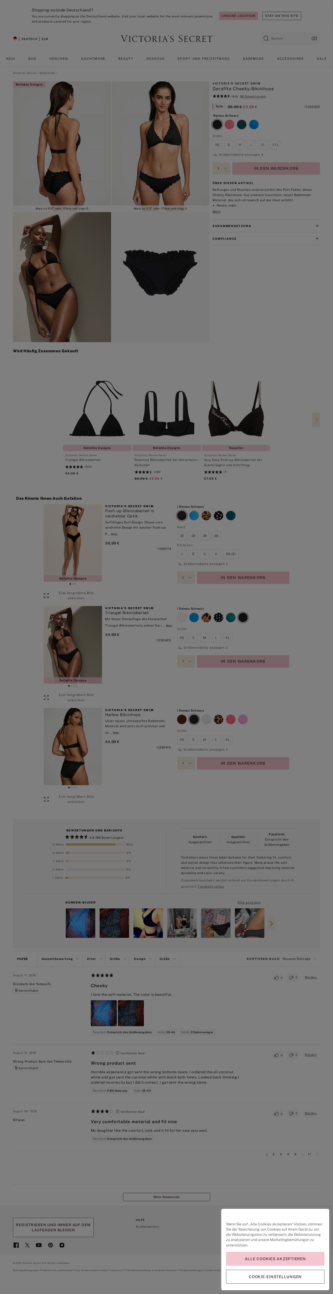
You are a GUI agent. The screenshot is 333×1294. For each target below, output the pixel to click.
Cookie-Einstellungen (275, 1277)
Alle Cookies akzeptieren (275, 1259)
